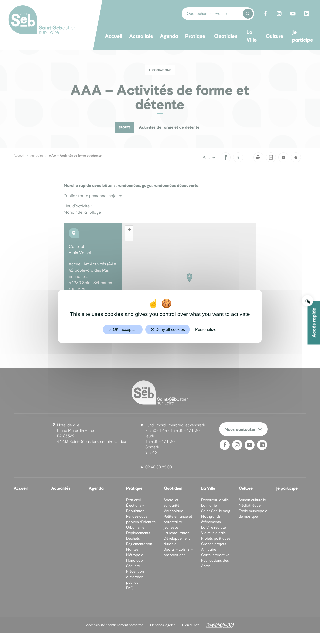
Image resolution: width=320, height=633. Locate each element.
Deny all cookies (169, 330)
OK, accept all (125, 330)
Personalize (205, 330)
